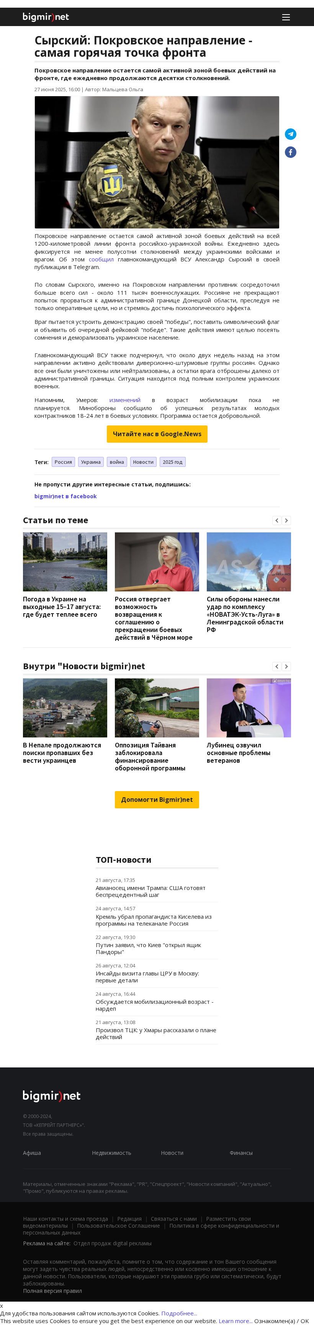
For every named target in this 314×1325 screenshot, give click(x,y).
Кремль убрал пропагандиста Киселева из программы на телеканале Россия (154, 920)
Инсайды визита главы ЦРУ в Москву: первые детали (147, 976)
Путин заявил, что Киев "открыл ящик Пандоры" (148, 948)
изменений (125, 400)
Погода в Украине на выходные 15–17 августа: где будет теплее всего (62, 606)
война (117, 461)
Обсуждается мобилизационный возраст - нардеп (155, 1005)
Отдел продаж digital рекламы (113, 1243)
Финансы (241, 1152)
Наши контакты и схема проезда (65, 1218)
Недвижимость (111, 1152)
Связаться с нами (174, 1218)
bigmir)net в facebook (65, 496)
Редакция (129, 1218)
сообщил (101, 259)
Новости (143, 461)
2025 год (173, 461)
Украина (91, 461)
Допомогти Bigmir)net (157, 799)
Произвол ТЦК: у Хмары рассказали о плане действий (156, 1033)
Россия (63, 461)
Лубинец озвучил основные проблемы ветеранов (238, 752)
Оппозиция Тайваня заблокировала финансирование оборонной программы (150, 756)
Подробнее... (179, 1313)
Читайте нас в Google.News (157, 434)
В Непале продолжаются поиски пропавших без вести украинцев (62, 752)
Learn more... (236, 1321)
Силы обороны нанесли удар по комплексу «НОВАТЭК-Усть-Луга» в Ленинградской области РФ (245, 614)
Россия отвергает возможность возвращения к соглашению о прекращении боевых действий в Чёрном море (154, 618)
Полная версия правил (52, 1290)
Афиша (32, 1152)
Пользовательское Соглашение (118, 1225)
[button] (276, 520)
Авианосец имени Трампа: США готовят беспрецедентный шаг (151, 891)
